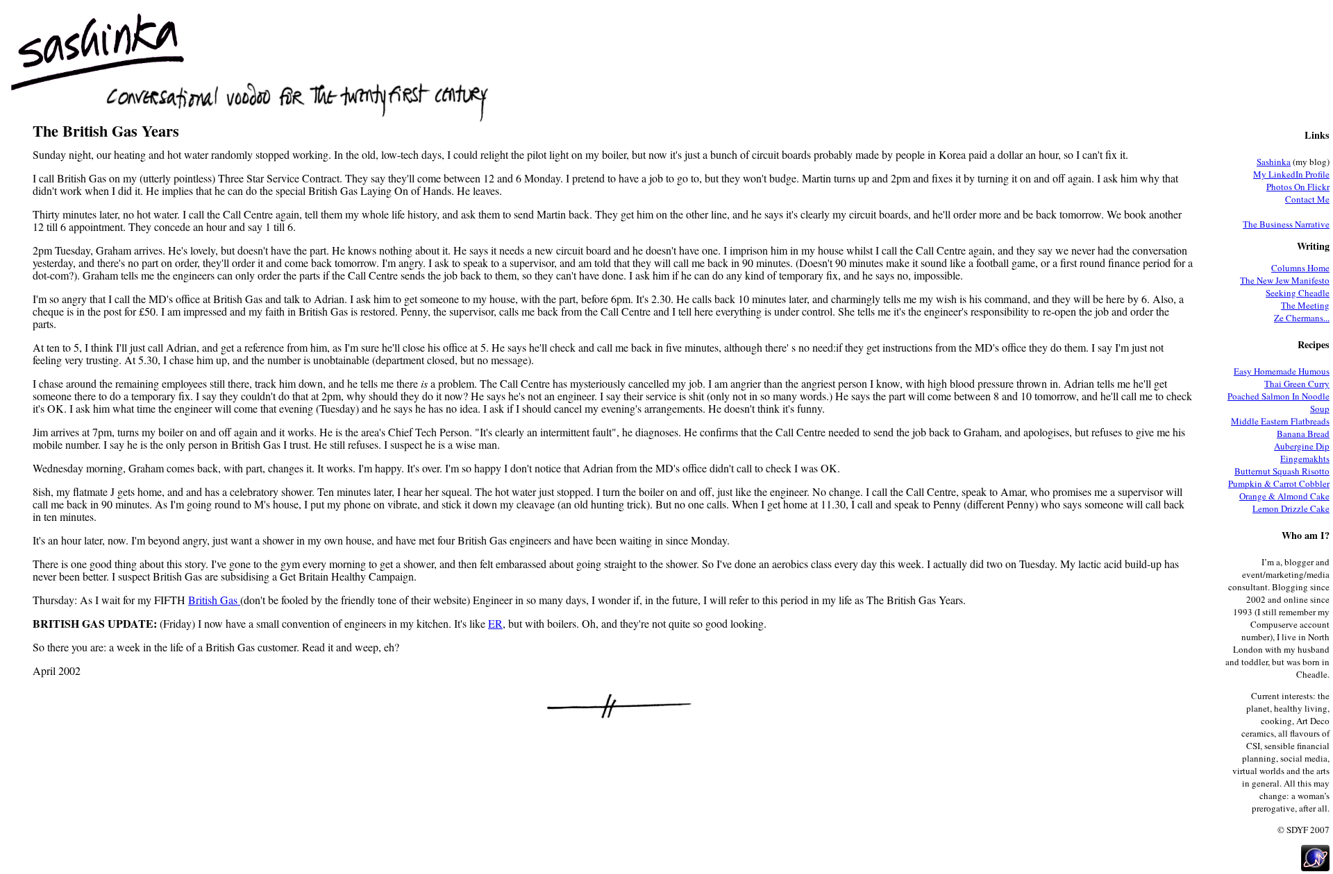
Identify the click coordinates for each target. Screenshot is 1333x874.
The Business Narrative (1286, 224)
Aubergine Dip (1302, 446)
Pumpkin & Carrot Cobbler (1279, 483)
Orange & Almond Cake (1284, 496)
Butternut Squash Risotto (1282, 471)
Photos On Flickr (1298, 186)
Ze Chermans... (1302, 317)
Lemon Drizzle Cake (1291, 508)
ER (495, 623)
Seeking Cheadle (1298, 292)
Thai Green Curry (1297, 383)
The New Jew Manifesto (1285, 280)
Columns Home (1300, 268)
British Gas (214, 599)
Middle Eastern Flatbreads (1280, 421)
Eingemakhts (1305, 458)
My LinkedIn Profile (1291, 174)
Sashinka (1274, 161)
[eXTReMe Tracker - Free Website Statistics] (1315, 868)
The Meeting (1305, 305)
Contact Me (1307, 199)
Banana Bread (1303, 433)
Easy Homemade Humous (1282, 371)
